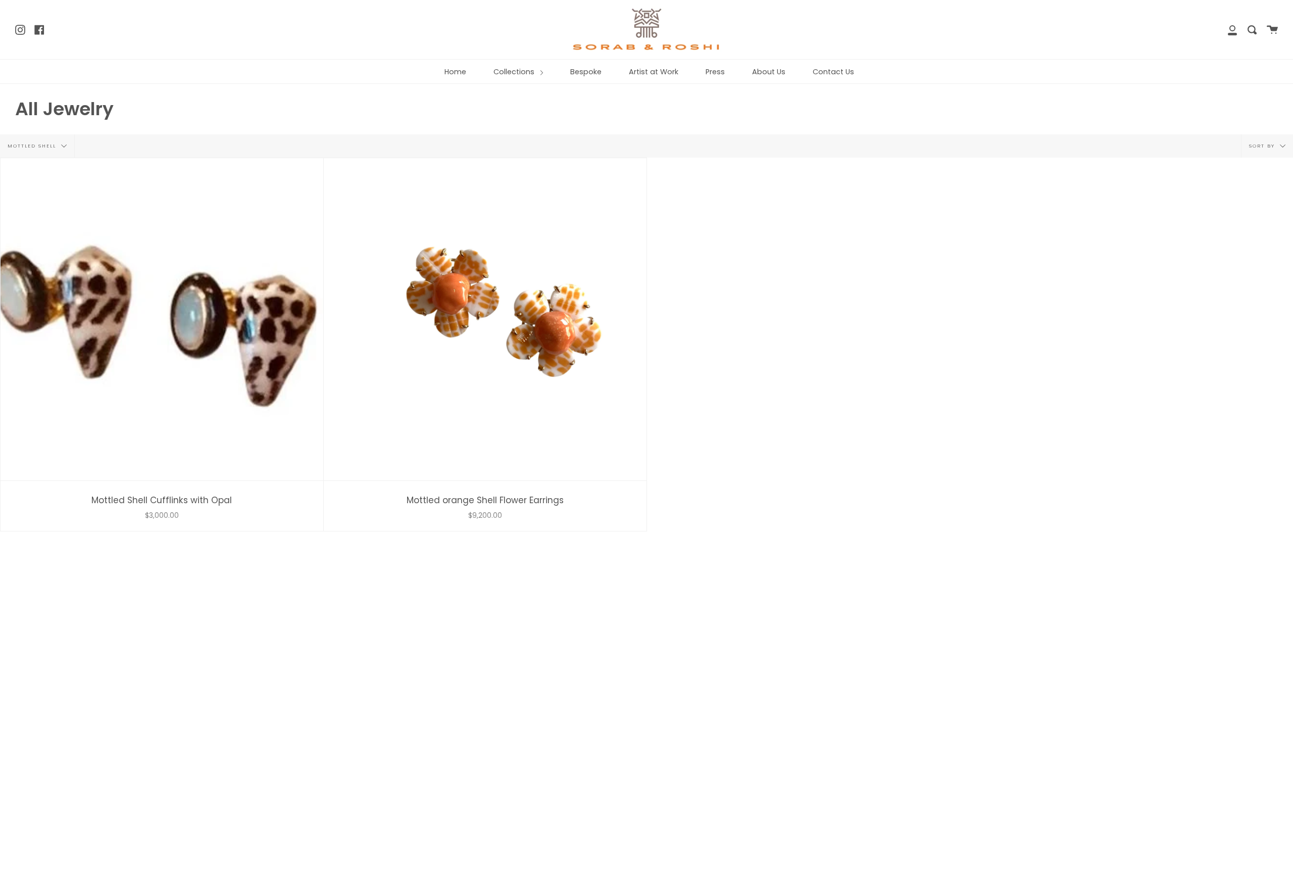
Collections (514, 72)
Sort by (1263, 145)
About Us (768, 72)
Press (715, 72)
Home (455, 72)
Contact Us (833, 72)
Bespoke (586, 72)
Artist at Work (653, 72)
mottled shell (33, 145)
